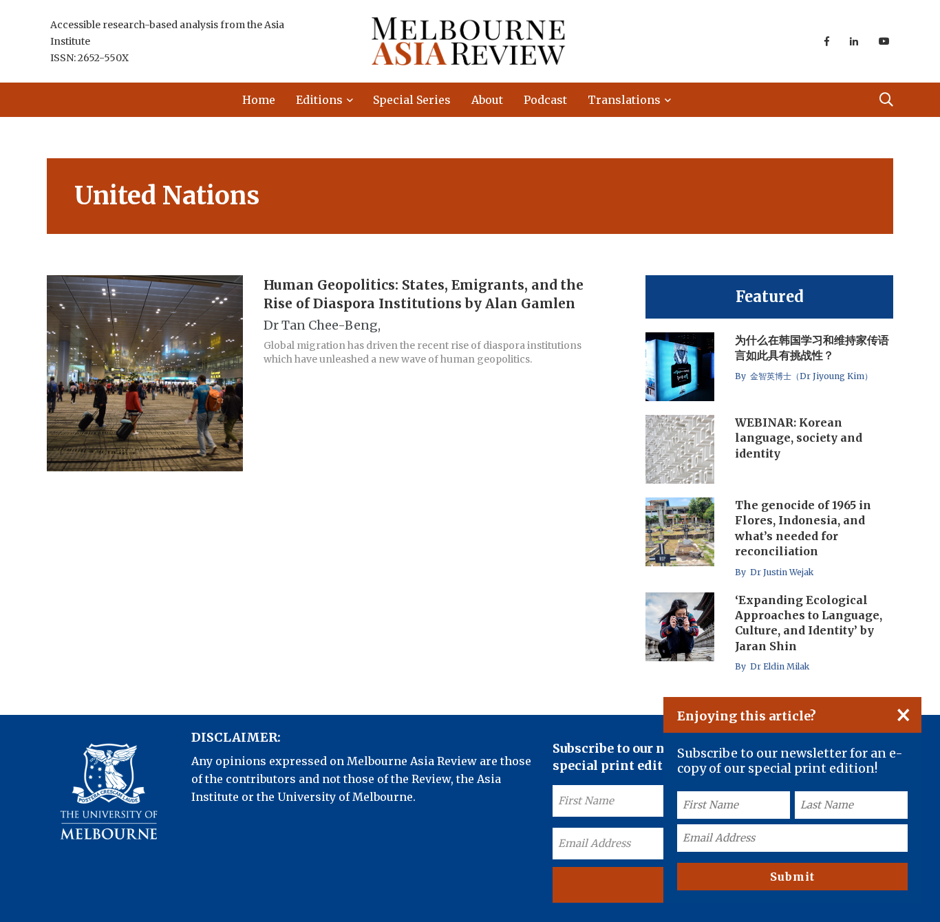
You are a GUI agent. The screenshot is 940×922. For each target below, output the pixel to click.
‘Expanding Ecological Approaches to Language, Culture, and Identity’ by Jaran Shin (808, 623)
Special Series (412, 100)
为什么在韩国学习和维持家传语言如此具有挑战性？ (812, 347)
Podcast (545, 100)
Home (258, 100)
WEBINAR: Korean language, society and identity (798, 438)
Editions (319, 100)
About (487, 100)
